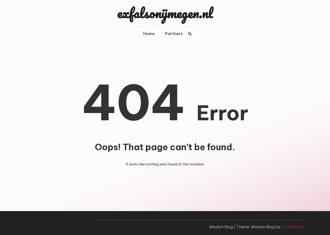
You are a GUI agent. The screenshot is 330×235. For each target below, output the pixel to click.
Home (149, 33)
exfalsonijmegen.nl (165, 13)
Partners (174, 33)
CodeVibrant (292, 226)
